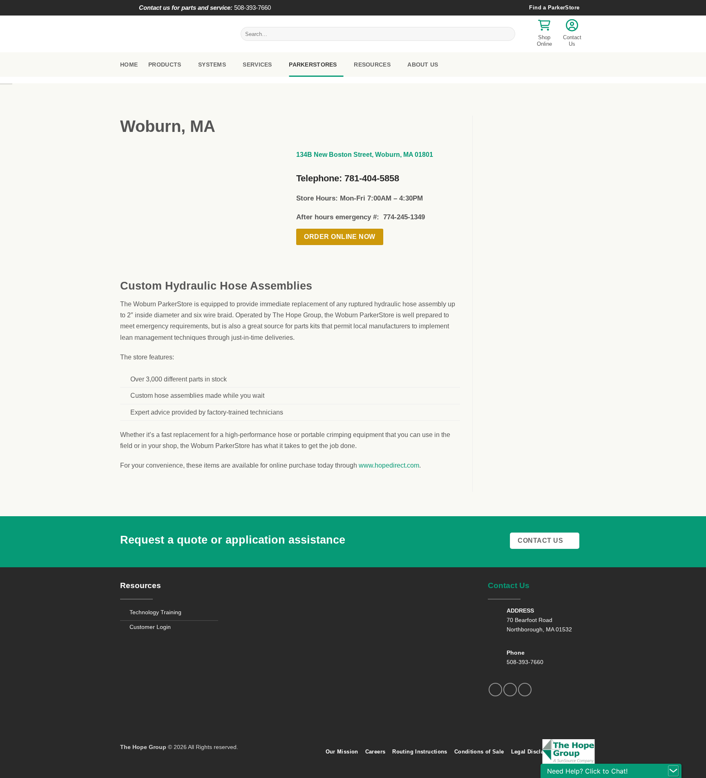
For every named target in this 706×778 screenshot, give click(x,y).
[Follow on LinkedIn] (525, 689)
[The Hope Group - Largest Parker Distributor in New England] (174, 34)
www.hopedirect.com (389, 465)
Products (164, 64)
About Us (422, 64)
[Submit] (507, 34)
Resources (372, 64)
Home (129, 64)
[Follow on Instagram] (510, 689)
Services (257, 64)
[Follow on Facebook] (495, 689)
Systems (212, 64)
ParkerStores (313, 64)
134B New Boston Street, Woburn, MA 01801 (364, 154)
